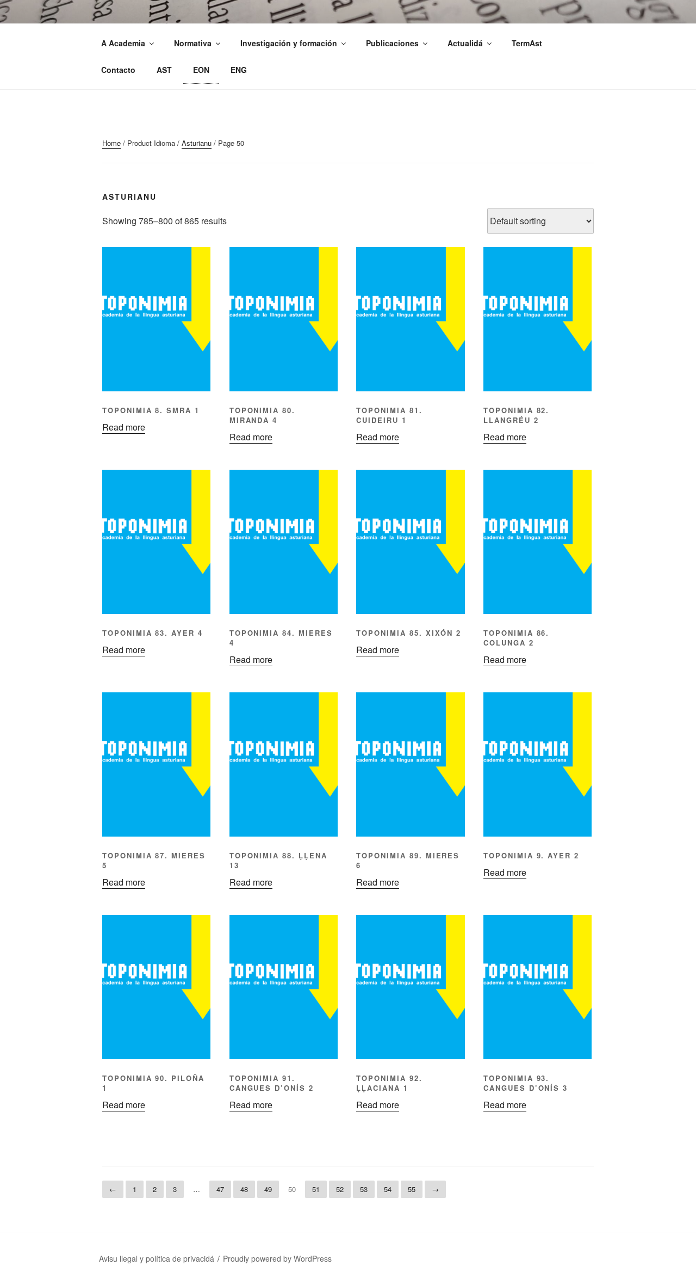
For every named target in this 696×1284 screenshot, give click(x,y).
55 (411, 1189)
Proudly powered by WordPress (277, 1258)
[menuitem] (164, 70)
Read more (123, 427)
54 (387, 1189)
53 (364, 1189)
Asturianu (197, 143)
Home (111, 143)
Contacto (118, 69)
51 (316, 1189)
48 (244, 1189)
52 (340, 1189)
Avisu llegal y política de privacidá (156, 1258)
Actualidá (465, 43)
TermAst (527, 43)
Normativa (193, 43)
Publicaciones (392, 43)
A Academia (123, 43)
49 (268, 1189)
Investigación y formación (288, 43)
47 (220, 1189)
